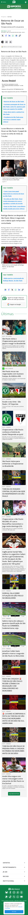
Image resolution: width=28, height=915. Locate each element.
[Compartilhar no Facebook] (6, 36)
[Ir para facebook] (10, 892)
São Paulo (10, 16)
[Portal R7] (14, 2)
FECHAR (14, 911)
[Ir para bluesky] (6, 892)
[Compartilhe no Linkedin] (9, 36)
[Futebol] (14, 6)
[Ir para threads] (21, 892)
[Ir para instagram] (14, 892)
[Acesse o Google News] (16, 36)
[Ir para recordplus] (6, 896)
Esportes (6, 863)
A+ (7, 42)
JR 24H (5, 872)
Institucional (8, 881)
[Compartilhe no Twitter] (3, 36)
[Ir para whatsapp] (17, 896)
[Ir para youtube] (21, 896)
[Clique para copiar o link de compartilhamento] (20, 36)
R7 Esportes (3, 16)
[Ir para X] (14, 896)
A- (10, 42)
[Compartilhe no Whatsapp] (13, 36)
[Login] (25, 2)
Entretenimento (9, 867)
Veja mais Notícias (14, 793)
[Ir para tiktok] (10, 896)
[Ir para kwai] (17, 892)
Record (6, 876)
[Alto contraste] (2, 42)
